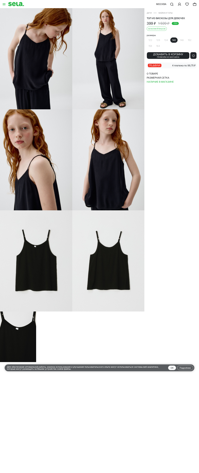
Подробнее (185, 368)
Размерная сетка (158, 77)
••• (155, 13)
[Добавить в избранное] (193, 55)
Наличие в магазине (160, 81)
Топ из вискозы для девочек (166, 18)
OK (172, 368)
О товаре (152, 73)
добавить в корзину (168, 55)
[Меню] (4, 4)
